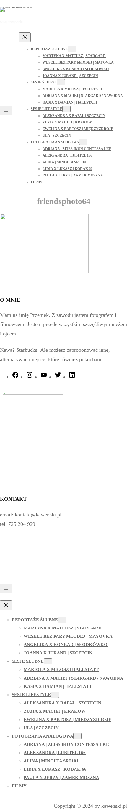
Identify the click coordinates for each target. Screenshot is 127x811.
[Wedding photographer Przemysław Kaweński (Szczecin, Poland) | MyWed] (18, 577)
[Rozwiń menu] (6, 110)
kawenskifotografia (60, 9)
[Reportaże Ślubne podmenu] (72, 49)
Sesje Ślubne (44, 82)
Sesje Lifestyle (46, 109)
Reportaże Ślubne (49, 49)
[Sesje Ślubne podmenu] (61, 82)
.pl (124, 806)
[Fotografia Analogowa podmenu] (83, 142)
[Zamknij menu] (25, 37)
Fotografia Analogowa (55, 142)
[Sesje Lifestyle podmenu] (66, 109)
